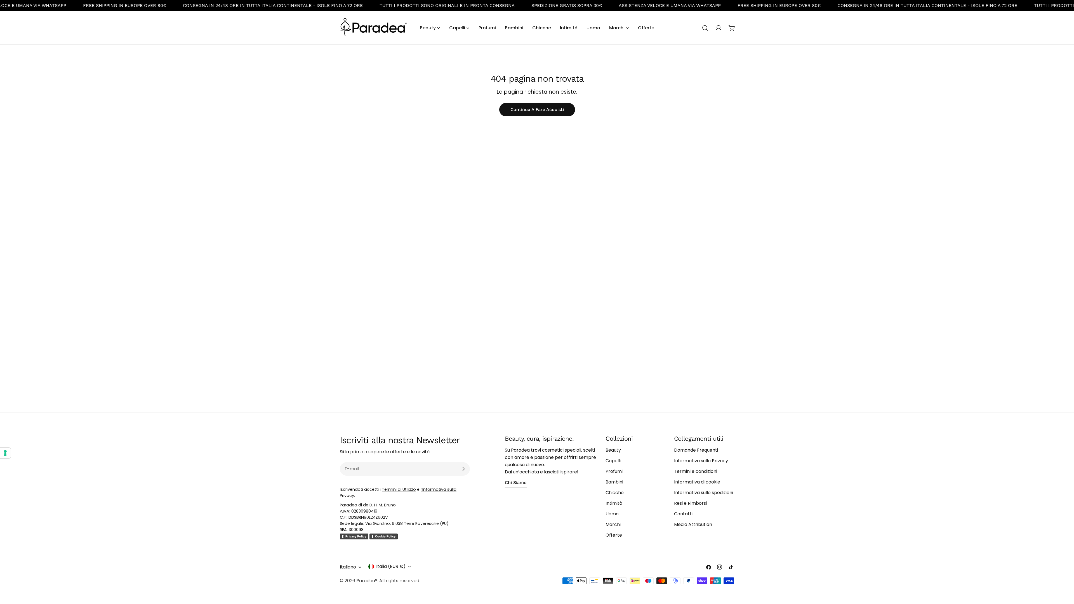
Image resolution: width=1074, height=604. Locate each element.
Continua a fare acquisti (537, 109)
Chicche (615, 492)
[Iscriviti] (463, 469)
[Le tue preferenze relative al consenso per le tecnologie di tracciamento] (5, 453)
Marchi (613, 524)
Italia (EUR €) (391, 566)
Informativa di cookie (697, 482)
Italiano (348, 567)
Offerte (614, 535)
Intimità (614, 503)
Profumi (614, 471)
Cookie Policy (385, 536)
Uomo (612, 514)
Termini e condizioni (695, 471)
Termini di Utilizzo (399, 489)
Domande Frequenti (696, 450)
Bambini (614, 482)
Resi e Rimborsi (690, 503)
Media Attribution (693, 524)
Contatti (683, 514)
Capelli (613, 460)
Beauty (613, 450)
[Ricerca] (705, 28)
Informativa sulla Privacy (701, 460)
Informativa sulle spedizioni (703, 492)
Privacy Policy (355, 536)
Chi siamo (516, 482)
